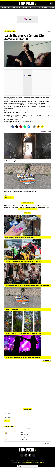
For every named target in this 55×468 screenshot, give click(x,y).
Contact (41, 460)
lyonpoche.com (20, 462)
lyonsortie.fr (42, 462)
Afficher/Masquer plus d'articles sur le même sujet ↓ (27, 209)
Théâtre (25, 7)
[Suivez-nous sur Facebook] (21, 456)
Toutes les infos (46, 360)
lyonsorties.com (26, 462)
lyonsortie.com (31, 462)
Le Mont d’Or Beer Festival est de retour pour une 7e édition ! (20, 237)
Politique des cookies (34, 460)
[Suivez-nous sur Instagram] (29, 456)
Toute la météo (46, 444)
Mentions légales (25, 460)
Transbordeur (10, 121)
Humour (30, 7)
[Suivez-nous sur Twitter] (25, 456)
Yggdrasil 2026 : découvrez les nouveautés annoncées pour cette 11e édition (23, 261)
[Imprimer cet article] (34, 126)
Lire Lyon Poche (6, 7)
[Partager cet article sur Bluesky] (29, 126)
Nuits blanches (10, 31)
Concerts (18, 7)
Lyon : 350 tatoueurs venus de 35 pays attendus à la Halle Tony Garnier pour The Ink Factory (27, 285)
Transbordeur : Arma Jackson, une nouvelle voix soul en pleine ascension (32, 206)
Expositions (37, 7)
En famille (44, 7)
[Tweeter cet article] (16, 126)
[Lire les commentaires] (42, 126)
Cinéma (13, 7)
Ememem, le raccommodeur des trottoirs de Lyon (17, 309)
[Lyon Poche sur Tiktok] (33, 456)
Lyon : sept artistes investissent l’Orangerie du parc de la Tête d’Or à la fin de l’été (25, 333)
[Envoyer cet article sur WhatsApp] (24, 126)
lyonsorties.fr (37, 462)
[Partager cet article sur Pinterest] (20, 126)
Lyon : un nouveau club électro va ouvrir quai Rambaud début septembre (22, 357)
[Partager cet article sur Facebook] (12, 126)
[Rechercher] (51, 3)
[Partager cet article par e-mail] (38, 126)
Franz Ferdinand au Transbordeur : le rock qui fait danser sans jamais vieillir (32, 207)
